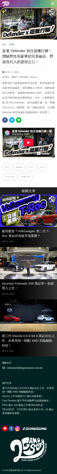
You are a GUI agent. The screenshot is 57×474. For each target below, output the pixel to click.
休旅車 (19, 167)
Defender (10, 177)
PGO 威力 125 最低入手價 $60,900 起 (22, 405)
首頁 (4, 44)
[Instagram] (17, 428)
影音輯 (11, 44)
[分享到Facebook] (5, 120)
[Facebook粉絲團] (11, 428)
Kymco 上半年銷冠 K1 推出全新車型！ (23, 396)
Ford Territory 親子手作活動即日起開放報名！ (26, 400)
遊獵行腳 (25, 177)
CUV (31, 167)
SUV (7, 167)
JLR (42, 167)
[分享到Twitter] (12, 120)
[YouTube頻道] (5, 428)
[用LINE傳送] (18, 120)
